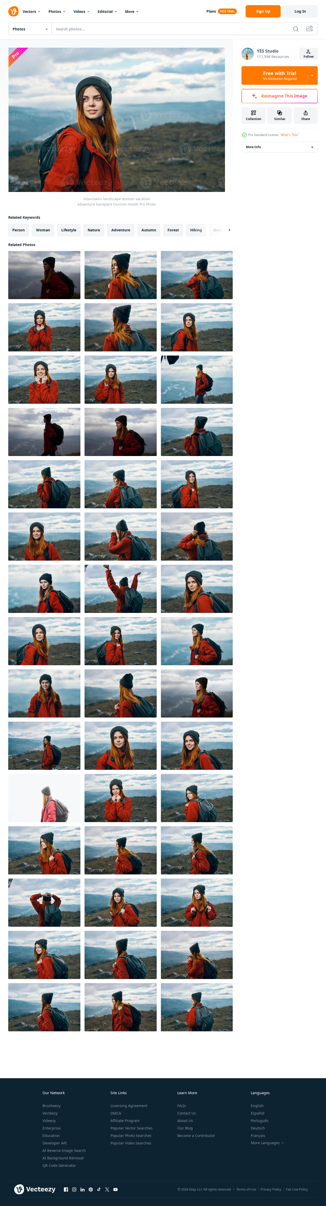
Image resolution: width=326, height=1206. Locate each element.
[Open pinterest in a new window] (91, 1189)
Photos (54, 11)
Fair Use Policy (297, 1189)
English (257, 1105)
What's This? (289, 135)
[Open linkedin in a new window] (82, 1189)
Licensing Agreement (129, 1105)
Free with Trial (280, 75)
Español (257, 1113)
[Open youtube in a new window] (115, 1189)
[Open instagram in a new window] (74, 1189)
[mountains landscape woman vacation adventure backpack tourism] (44, 536)
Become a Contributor (196, 1135)
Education (51, 1135)
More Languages (265, 1143)
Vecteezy (50, 1113)
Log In (300, 11)
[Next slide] (225, 230)
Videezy (49, 1120)
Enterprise (52, 1128)
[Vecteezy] (13, 11)
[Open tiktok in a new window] (99, 1189)
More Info (253, 147)
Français (258, 1135)
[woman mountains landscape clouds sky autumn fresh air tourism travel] (197, 955)
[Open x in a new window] (107, 1189)
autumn (148, 229)
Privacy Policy (271, 1189)
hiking (196, 229)
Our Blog (185, 1128)
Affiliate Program (125, 1120)
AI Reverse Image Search (64, 1150)
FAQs (181, 1105)
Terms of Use (246, 1189)
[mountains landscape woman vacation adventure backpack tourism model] (197, 327)
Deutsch (258, 1128)
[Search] (296, 29)
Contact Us (186, 1113)
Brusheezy (52, 1105)
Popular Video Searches (131, 1143)
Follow (309, 56)
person (18, 229)
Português (260, 1120)
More (129, 11)
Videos (79, 11)
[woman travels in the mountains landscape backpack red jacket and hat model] (121, 850)
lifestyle (68, 229)
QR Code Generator (59, 1165)
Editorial (105, 11)
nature (94, 229)
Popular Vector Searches (132, 1128)
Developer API (55, 1143)
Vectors (29, 11)
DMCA (116, 1113)
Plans (211, 11)
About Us (185, 1120)
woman (43, 229)
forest (173, 229)
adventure (120, 229)
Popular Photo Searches (131, 1135)
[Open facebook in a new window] (66, 1189)
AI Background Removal (63, 1158)
